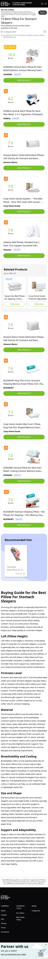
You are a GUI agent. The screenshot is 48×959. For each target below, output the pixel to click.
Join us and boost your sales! (13, 954)
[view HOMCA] (11, 100)
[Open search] (42, 4)
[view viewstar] (11, 231)
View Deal (15, 304)
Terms (3, 927)
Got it (42, 12)
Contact (4, 915)
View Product (24, 80)
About (3, 911)
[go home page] (5, 4)
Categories (36, 911)
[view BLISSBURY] (11, 369)
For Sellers (20, 913)
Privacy (3, 923)
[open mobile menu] (45, 3)
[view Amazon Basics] (11, 144)
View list (18, 573)
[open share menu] (45, 31)
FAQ (2, 919)
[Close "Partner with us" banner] (46, 945)
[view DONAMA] (12, 56)
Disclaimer (5, 932)
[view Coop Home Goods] (11, 187)
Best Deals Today (20, 918)
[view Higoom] (15, 286)
